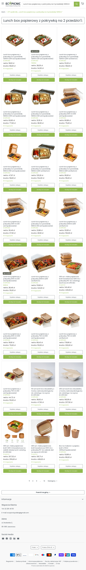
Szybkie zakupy (15, 75)
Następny (52, 481)
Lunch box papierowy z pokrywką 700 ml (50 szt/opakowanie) (12, 391)
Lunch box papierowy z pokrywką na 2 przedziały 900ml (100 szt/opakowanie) (14, 169)
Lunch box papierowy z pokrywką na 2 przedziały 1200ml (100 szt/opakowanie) (14, 56)
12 (44, 481)
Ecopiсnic (62, 285)
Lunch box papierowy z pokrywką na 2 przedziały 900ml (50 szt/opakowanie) (42, 224)
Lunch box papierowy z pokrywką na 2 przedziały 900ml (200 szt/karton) (68, 169)
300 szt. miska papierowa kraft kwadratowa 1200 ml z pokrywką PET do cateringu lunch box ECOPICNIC (69, 280)
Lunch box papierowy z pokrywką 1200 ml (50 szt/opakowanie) (12, 224)
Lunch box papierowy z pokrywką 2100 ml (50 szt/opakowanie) (12, 279)
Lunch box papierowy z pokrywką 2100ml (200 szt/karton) (40, 279)
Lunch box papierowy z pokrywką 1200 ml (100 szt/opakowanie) (68, 114)
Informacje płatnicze (36, 561)
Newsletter (42, 564)
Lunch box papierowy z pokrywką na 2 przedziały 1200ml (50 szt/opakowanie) (42, 56)
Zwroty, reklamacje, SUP (53, 561)
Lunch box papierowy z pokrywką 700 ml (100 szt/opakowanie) (40, 336)
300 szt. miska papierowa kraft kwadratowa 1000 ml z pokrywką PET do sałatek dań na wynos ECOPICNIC (42, 449)
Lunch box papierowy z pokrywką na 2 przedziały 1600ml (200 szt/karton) (40, 169)
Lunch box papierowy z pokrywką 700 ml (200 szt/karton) (68, 336)
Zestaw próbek (21, 561)
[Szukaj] (76, 4)
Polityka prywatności (71, 561)
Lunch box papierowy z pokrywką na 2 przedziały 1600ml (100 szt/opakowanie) (14, 114)
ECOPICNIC (6, 61)
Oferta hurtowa (31, 564)
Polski (34, 547)
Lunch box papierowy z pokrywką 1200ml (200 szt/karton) (68, 224)
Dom (3, 12)
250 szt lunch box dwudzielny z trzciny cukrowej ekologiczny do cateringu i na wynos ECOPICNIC (70, 392)
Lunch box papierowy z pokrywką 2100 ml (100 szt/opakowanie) (12, 336)
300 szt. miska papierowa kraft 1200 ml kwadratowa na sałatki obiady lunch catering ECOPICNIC (14, 449)
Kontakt (51, 564)
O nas (58, 564)
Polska (47, 547)
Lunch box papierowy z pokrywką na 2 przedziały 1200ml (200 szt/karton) (68, 56)
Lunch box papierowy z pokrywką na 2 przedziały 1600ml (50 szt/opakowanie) (42, 114)
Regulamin (10, 561)
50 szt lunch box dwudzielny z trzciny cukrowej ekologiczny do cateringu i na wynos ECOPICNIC (42, 392)
